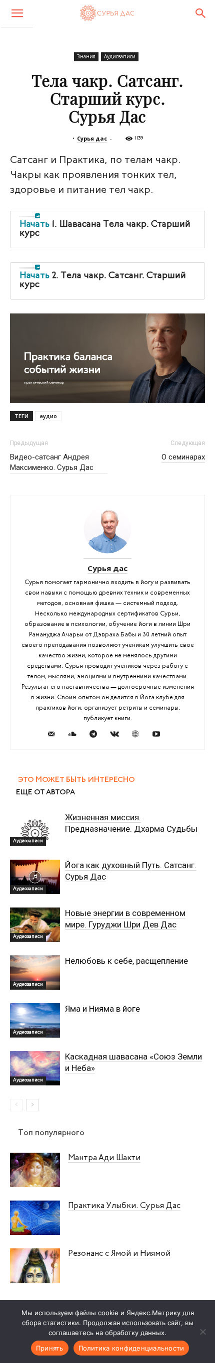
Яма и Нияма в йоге (102, 1009)
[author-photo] (108, 555)
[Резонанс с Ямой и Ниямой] (35, 1265)
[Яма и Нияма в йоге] (35, 1020)
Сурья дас (92, 138)
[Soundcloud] (76, 736)
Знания (86, 56)
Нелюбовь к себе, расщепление (126, 961)
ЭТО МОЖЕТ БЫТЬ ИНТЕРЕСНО (76, 780)
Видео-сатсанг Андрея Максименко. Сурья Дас (52, 462)
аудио (48, 416)
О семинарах (183, 457)
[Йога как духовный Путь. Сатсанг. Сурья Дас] (35, 877)
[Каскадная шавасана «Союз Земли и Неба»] (35, 1068)
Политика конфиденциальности (131, 1348)
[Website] (139, 736)
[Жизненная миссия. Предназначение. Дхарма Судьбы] (35, 829)
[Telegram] (97, 736)
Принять (50, 1348)
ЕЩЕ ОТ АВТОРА (45, 792)
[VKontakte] (118, 736)
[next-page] (32, 1105)
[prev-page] (16, 1105)
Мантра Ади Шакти (104, 1158)
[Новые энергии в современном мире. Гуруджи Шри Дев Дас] (35, 925)
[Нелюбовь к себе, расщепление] (35, 972)
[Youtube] (160, 736)
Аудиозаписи (120, 56)
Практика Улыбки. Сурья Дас (124, 1206)
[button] (17, 13)
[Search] (201, 13)
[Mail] (55, 736)
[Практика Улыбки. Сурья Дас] (35, 1218)
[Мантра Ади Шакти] (35, 1170)
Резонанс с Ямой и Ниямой (119, 1254)
